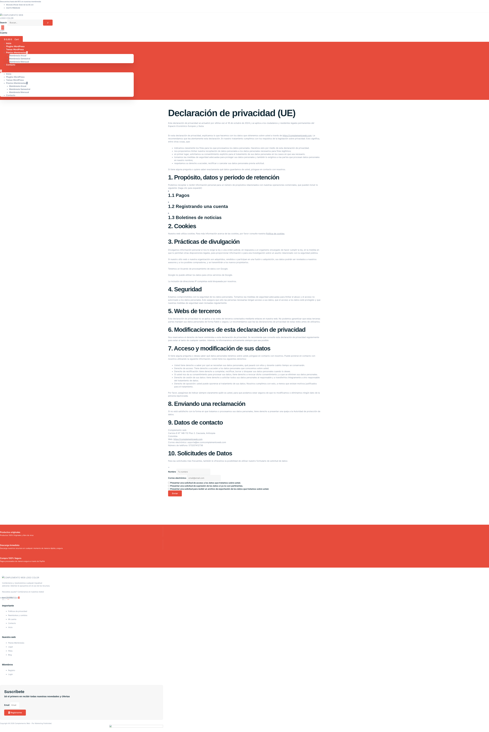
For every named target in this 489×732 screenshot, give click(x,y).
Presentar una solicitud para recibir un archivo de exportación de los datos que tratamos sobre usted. (219, 489)
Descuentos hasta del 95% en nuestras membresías (20, 2)
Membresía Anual (17, 55)
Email (7, 705)
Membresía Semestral (19, 58)
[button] (67, 70)
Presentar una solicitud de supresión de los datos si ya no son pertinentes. (206, 486)
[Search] (48, 23)
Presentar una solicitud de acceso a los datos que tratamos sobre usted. (205, 483)
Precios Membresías (16, 52)
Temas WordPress (15, 80)
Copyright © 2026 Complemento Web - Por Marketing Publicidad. (26, 723)
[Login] (2, 27)
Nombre (172, 471)
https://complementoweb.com (297, 135)
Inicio (8, 74)
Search (3, 22)
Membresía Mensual (19, 61)
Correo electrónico (177, 478)
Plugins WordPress (15, 77)
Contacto (10, 64)
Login (2, 30)
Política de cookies (275, 233)
